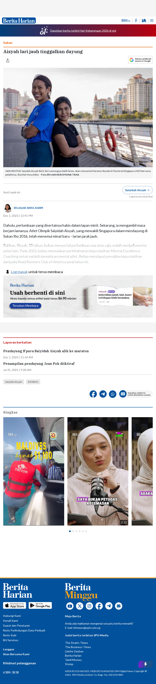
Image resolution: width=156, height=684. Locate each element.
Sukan (7, 42)
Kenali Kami (10, 620)
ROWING (33, 381)
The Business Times (78, 647)
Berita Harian (73, 655)
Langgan (8, 649)
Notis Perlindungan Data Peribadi (24, 630)
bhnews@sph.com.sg (87, 627)
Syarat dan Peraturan (16, 625)
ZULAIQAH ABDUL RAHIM (28, 207)
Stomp (69, 664)
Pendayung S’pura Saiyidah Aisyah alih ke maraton (46, 351)
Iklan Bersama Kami (16, 654)
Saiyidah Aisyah (13, 381)
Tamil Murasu (73, 659)
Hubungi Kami (12, 615)
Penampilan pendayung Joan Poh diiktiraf (38, 364)
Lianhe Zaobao (74, 651)
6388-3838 (11, 672)
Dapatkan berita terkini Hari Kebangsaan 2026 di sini (83, 30)
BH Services (10, 640)
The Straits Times (76, 642)
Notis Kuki (9, 635)
